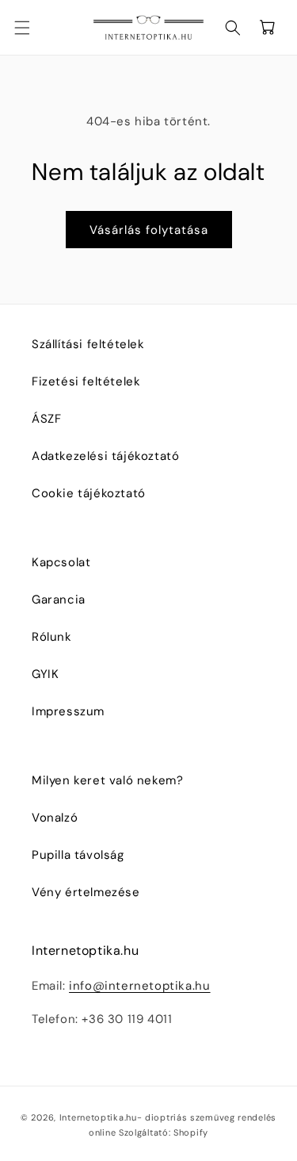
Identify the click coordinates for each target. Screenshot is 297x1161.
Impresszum (68, 711)
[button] (31, 27)
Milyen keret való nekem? (107, 780)
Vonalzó (55, 818)
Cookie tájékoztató (89, 493)
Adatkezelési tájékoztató (105, 456)
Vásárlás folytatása (148, 230)
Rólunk (52, 637)
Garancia (59, 599)
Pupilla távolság (78, 855)
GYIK (45, 674)
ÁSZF (46, 419)
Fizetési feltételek (86, 381)
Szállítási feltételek (88, 344)
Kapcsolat (61, 562)
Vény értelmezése (86, 892)
